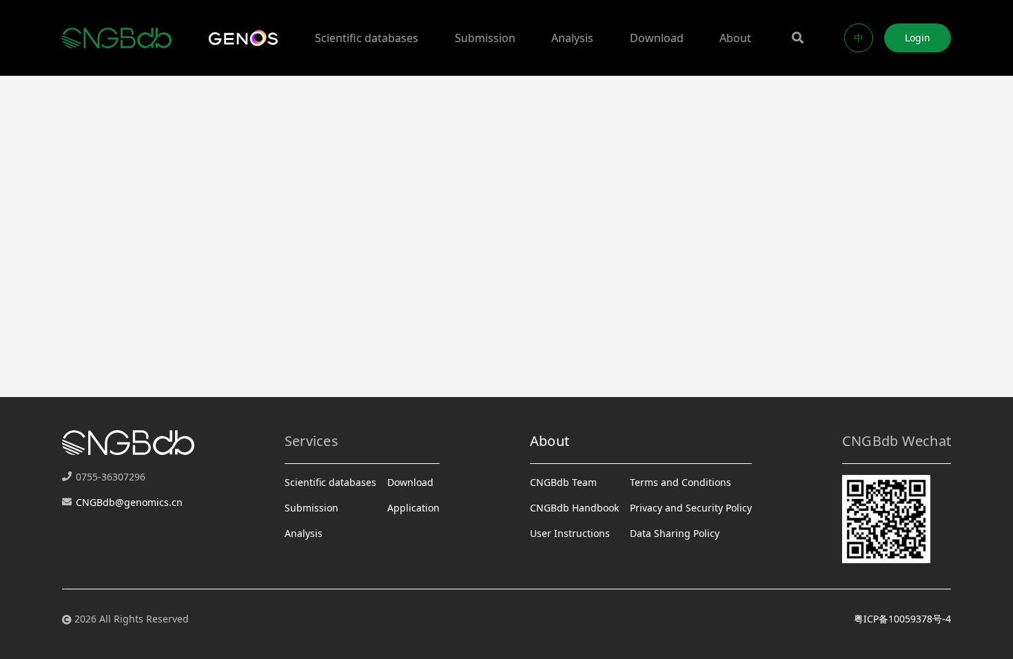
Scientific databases (366, 37)
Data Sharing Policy (674, 533)
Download (657, 37)
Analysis (572, 37)
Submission (485, 37)
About (735, 37)
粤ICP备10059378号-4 (902, 618)
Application (413, 507)
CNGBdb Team (563, 482)
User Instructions (570, 533)
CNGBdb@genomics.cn (129, 502)
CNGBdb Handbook (574, 507)
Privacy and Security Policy (691, 507)
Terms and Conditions (680, 482)
